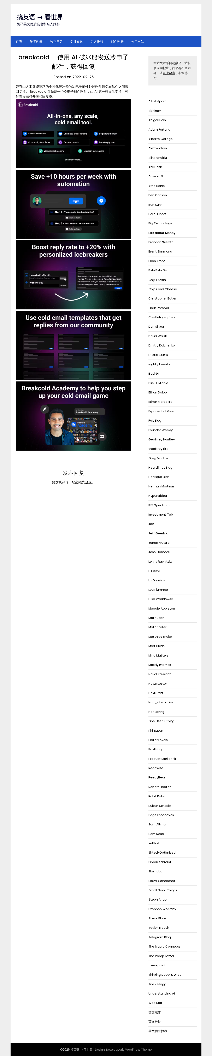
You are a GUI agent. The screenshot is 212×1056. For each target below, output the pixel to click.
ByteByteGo (157, 270)
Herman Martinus (161, 486)
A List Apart (157, 101)
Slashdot (155, 871)
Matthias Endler (160, 636)
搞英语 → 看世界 (40, 17)
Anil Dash (155, 167)
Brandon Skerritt (160, 242)
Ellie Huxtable (158, 383)
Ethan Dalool (157, 392)
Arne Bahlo (156, 186)
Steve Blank (157, 918)
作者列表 (36, 41)
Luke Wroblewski (160, 599)
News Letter (157, 683)
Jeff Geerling (158, 533)
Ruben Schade (159, 805)
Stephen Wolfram (162, 909)
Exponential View (161, 411)
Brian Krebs (156, 261)
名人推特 (96, 41)
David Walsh (157, 336)
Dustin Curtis (158, 355)
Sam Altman (157, 824)
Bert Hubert (157, 214)
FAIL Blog (154, 420)
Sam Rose (156, 834)
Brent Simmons (160, 251)
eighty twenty (159, 364)
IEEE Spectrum (159, 505)
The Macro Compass (164, 946)
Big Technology (160, 223)
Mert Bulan (156, 646)
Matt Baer (156, 618)
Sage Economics (161, 815)
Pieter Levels (158, 740)
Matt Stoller (157, 627)
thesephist (156, 965)
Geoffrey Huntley (161, 439)
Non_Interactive (160, 702)
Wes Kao (155, 1003)
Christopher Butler (162, 298)
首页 (19, 41)
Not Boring (156, 712)
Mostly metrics (159, 665)
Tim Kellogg (157, 984)
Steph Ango (157, 899)
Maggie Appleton (161, 608)
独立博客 (56, 41)
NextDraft (155, 693)
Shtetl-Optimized (162, 852)
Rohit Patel (156, 796)
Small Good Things (162, 890)
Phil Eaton (155, 730)
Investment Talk (160, 514)
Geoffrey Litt (158, 448)
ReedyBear (156, 777)
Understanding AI (161, 993)
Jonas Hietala (159, 542)
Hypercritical (157, 495)
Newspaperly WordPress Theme (129, 1050)
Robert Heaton (159, 787)
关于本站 (137, 41)
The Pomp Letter (161, 956)
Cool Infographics (162, 317)
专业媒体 (76, 41)
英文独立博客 (157, 1031)
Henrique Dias (158, 477)
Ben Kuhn (155, 204)
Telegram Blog (159, 937)
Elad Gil (153, 373)
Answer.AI (155, 176)
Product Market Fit (162, 759)
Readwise (155, 768)
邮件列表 (117, 41)
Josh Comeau (159, 552)
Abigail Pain (157, 120)
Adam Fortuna (159, 129)
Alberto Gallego (160, 139)
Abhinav (154, 110)
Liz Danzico (156, 580)
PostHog (155, 749)
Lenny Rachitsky (160, 561)
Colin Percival (158, 308)
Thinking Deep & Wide (165, 974)
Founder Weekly (160, 430)
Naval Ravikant (159, 674)
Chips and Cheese (162, 289)
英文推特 (154, 1021)
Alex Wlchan (157, 148)
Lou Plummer (158, 589)
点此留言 (169, 73)
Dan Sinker (156, 326)
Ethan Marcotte (160, 401)
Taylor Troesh (158, 927)
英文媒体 (154, 1012)
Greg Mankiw (158, 458)
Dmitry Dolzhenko (161, 345)
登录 (88, 482)
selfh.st (154, 843)
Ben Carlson (157, 195)
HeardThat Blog (160, 467)
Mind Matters (158, 655)
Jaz (151, 524)
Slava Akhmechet (161, 881)
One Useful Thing (161, 721)
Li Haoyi (154, 571)
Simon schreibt (159, 862)
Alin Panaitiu (157, 157)
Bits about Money (161, 233)
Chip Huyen (157, 280)
